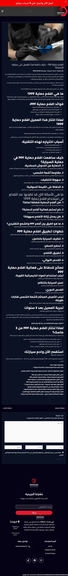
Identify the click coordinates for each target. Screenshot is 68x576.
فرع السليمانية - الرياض (15, 534)
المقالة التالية (7, 408)
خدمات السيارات (51, 71)
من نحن (50, 546)
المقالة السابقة (60, 408)
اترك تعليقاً (60, 71)
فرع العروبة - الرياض (15, 527)
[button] (29, 11)
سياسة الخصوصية (50, 549)
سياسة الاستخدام (50, 553)
